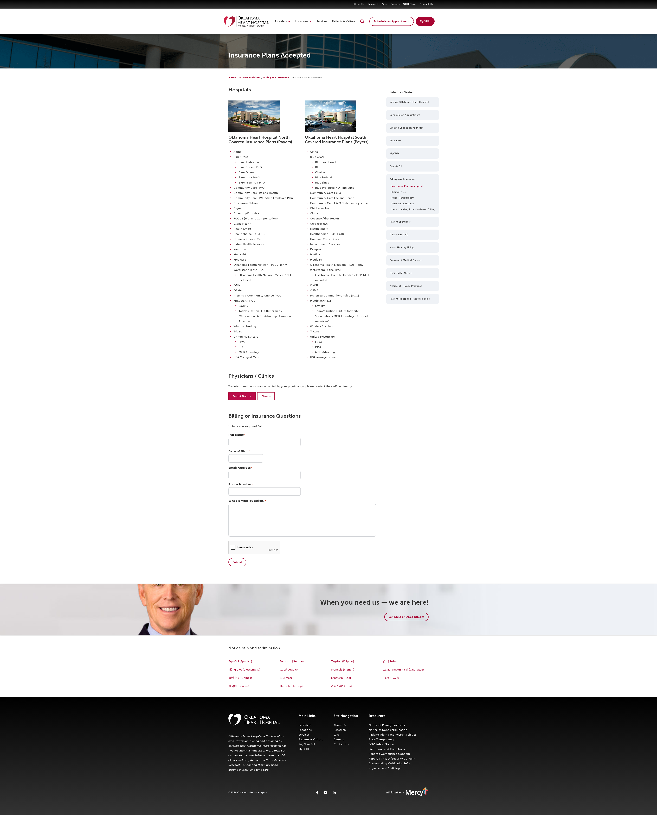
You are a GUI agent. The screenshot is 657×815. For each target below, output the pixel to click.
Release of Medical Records (406, 260)
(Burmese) (287, 677)
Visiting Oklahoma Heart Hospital (409, 102)
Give (384, 4)
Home (232, 77)
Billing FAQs (398, 192)
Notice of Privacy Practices (406, 286)
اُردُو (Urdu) (390, 661)
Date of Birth (239, 451)
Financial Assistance (403, 203)
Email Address (240, 467)
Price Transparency (402, 197)
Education (396, 140)
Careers (395, 4)
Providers (281, 21)
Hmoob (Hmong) (291, 686)
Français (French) (342, 669)
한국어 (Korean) (238, 686)
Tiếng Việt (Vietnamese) (244, 669)
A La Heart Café (399, 234)
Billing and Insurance (276, 77)
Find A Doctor (242, 396)
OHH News (409, 4)
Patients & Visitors (343, 21)
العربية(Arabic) (289, 669)
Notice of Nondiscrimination (388, 729)
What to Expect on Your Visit (406, 127)
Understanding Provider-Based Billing (413, 209)
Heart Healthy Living (402, 247)
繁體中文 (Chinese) (240, 677)
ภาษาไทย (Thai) (341, 686)
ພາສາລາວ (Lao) (341, 677)
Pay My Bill (396, 166)
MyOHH (425, 21)
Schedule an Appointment (392, 21)
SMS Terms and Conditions (387, 749)
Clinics (266, 396)
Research (373, 4)
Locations (301, 21)
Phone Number (240, 484)
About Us (358, 4)
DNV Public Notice (401, 273)
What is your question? (247, 500)
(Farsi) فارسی (391, 677)
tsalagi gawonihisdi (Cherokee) (403, 669)
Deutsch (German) (292, 661)
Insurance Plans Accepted (407, 186)
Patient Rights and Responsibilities (410, 298)
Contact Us (426, 4)
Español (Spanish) (240, 661)
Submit (237, 562)
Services (322, 21)
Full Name (236, 434)
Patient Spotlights (400, 221)
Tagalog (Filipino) (342, 661)
